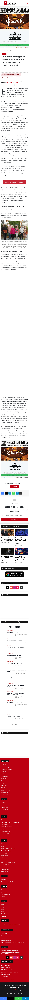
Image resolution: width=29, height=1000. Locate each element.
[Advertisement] (14, 334)
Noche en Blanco (5, 864)
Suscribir (18, 77)
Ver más (14, 724)
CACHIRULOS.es (5, 976)
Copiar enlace (11, 85)
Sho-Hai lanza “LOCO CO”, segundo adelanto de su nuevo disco (7, 558)
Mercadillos (4, 785)
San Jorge (3, 829)
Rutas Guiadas (4, 787)
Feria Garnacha (4, 853)
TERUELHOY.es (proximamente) (8, 969)
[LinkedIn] (9, 493)
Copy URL (14, 486)
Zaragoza (3, 907)
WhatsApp (9, 82)
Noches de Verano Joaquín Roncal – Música (17, 670)
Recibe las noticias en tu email (14, 182)
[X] (6, 493)
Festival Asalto (4, 855)
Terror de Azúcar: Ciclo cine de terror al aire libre (16, 694)
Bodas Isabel (4, 913)
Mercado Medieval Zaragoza (8, 862)
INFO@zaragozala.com (10, 953)
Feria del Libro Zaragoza (7, 850)
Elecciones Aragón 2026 (7, 881)
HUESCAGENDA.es (5, 967)
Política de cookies (5, 938)
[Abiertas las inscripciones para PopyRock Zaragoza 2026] (21, 551)
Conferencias (4, 809)
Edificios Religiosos (5, 894)
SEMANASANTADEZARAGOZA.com (9, 972)
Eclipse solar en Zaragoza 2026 (8, 848)
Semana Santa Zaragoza (7, 826)
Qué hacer (3, 764)
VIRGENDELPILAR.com (6, 974)
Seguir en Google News (7, 77)
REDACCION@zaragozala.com (12, 950)
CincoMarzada (4, 824)
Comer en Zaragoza (6, 767)
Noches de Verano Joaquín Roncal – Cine (17, 648)
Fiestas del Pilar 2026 (6, 833)
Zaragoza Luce (4, 871)
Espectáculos (4, 776)
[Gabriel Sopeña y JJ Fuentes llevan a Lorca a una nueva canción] (7, 532)
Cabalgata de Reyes (6, 843)
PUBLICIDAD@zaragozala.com (13, 952)
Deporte (3, 780)
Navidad (3, 836)
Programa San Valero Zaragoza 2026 (10, 822)
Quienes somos (4, 933)
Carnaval (3, 846)
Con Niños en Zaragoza (6, 769)
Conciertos (3, 771)
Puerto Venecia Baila (12, 710)
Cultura (7, 50)
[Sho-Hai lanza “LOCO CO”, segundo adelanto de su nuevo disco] (7, 551)
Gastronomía (4, 892)
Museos (3, 812)
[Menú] (2, 3)
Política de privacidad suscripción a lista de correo (13, 942)
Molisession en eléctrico (14, 717)
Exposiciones (4, 807)
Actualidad (3, 879)
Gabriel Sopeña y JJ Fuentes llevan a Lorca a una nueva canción (7, 539)
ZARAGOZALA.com (5, 965)
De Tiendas (4, 774)
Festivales (3, 778)
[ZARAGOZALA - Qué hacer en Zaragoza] (10, 3)
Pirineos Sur (4, 916)
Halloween (3, 857)
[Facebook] (2, 493)
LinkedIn (4, 85)
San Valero (3, 819)
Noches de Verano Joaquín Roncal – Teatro (17, 686)
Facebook (16, 82)
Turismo (3, 889)
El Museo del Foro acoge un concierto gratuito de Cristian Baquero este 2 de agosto (20, 540)
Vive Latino (3, 867)
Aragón (3, 904)
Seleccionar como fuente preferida (11, 74)
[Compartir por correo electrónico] (20, 493)
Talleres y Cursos (5, 792)
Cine (2, 805)
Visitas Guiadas (4, 794)
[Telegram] (17, 493)
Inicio (3, 50)
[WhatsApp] (13, 493)
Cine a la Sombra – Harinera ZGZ (16, 663)
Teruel (2, 909)
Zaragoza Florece (5, 869)
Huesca (3, 911)
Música (12, 50)
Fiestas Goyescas (5, 831)
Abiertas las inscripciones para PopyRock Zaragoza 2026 (20, 558)
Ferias (2, 783)
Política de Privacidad (6, 940)
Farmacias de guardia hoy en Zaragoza (10, 924)
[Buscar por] (27, 3)
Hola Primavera (4, 860)
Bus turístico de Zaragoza (14, 632)
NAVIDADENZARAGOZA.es (7, 979)
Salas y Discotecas (5, 790)
